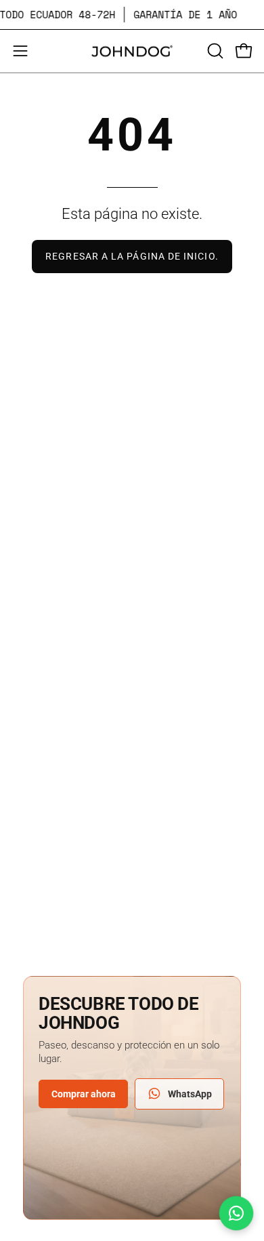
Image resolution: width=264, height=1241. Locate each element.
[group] (132, 14)
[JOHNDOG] (132, 51)
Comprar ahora (83, 1094)
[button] (213, 50)
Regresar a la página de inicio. (131, 256)
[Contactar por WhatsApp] (236, 1213)
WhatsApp (190, 1094)
